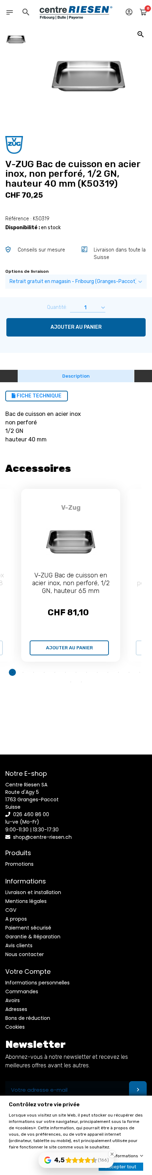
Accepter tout (121, 1166)
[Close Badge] (112, 1154)
